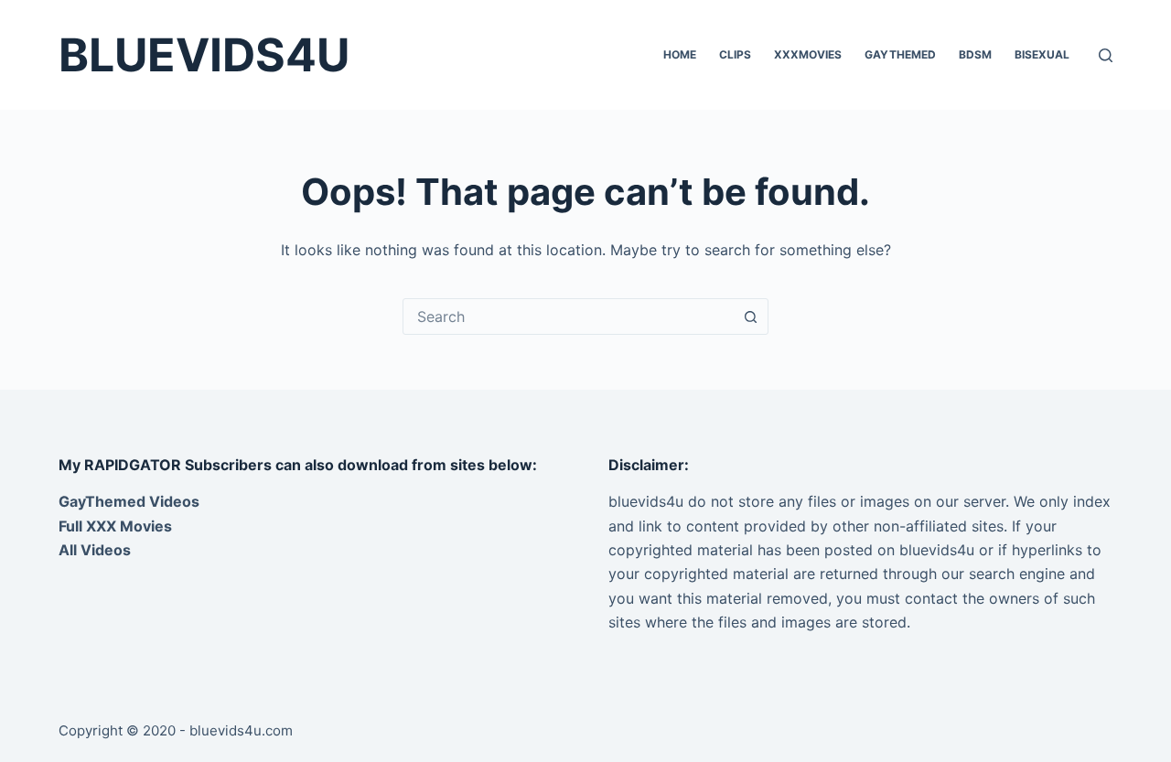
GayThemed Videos (129, 501)
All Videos (95, 550)
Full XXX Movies (115, 526)
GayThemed (900, 54)
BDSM (975, 54)
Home (679, 54)
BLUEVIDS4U (204, 54)
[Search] (1105, 55)
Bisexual (1042, 54)
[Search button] (750, 316)
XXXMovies (808, 54)
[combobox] (568, 316)
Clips (735, 54)
